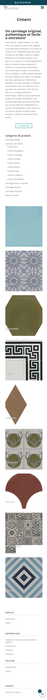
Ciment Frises (13, 171)
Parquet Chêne (11, 195)
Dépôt (8, 623)
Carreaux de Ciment (14, 143)
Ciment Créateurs (15, 175)
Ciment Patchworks (15, 179)
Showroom (10, 619)
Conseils (9, 650)
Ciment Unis (12, 146)
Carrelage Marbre (13, 187)
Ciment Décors (13, 167)
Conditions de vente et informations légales (21, 641)
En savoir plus (24, 125)
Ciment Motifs (13, 163)
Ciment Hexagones (15, 151)
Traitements (10, 646)
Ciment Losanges (14, 155)
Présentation (10, 667)
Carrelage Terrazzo (13, 191)
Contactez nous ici (13, 692)
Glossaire (9, 654)
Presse (8, 671)
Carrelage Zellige (12, 139)
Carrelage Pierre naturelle (16, 183)
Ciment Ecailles (14, 159)
